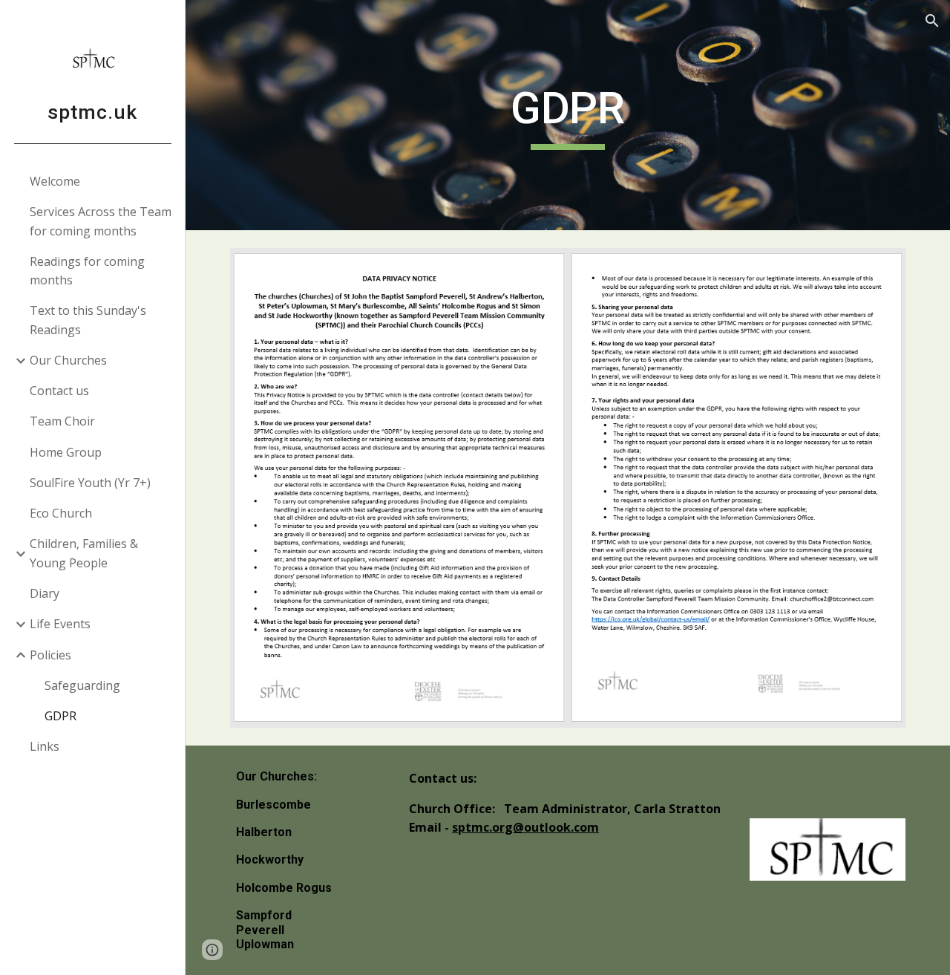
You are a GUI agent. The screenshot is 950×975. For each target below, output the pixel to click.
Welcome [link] (55, 181)
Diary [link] (44, 593)
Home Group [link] (66, 452)
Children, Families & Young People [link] (84, 552)
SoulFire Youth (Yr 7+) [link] (90, 483)
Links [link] (44, 746)
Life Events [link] (60, 624)
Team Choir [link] (62, 421)
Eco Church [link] (61, 513)
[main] (567, 115)
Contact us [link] (59, 390)
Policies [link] (50, 655)
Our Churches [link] (68, 360)
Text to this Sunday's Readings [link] (88, 319)
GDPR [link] (60, 716)
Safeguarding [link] (82, 685)
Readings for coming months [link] (87, 270)
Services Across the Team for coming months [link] (100, 220)
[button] (932, 21)
